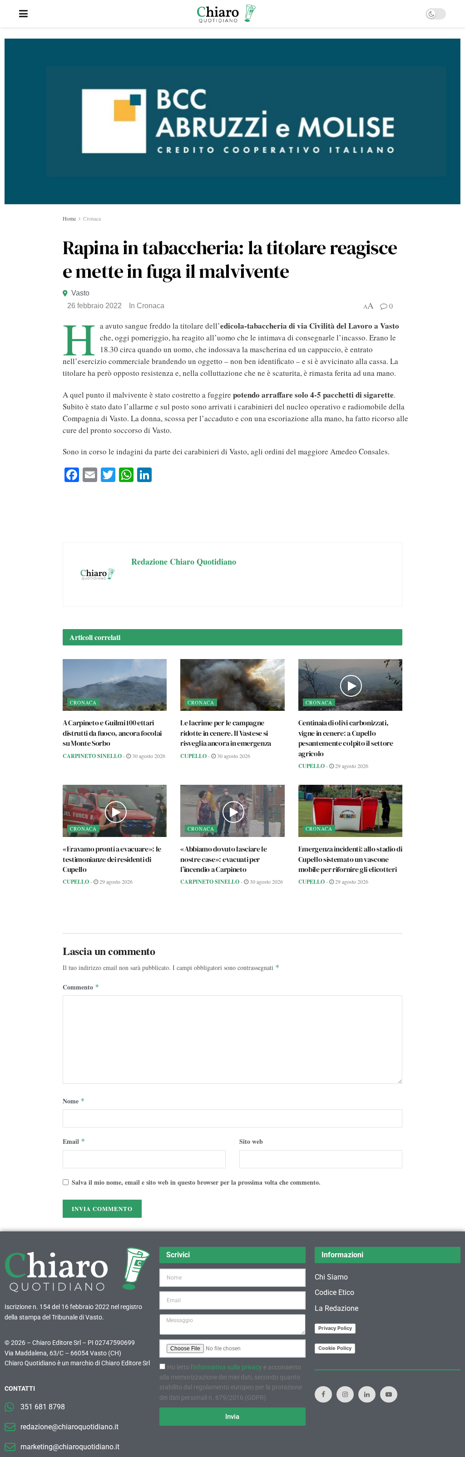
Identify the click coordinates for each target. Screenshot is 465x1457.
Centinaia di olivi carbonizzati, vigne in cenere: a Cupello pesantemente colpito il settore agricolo (345, 738)
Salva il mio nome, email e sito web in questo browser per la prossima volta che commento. (196, 1182)
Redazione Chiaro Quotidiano (183, 561)
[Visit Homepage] (226, 14)
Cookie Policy (334, 1348)
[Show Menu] (23, 13)
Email (74, 1141)
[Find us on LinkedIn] (367, 1394)
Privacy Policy (335, 1328)
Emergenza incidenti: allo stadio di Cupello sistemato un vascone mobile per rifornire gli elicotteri (350, 859)
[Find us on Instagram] (345, 1394)
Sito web (251, 1141)
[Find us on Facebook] (323, 1394)
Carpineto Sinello (92, 756)
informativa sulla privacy (227, 1367)
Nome (74, 1101)
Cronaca (92, 218)
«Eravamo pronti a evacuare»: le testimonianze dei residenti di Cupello (112, 859)
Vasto (80, 293)
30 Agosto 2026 (148, 755)
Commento (81, 987)
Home (69, 218)
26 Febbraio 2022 (94, 306)
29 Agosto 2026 (351, 765)
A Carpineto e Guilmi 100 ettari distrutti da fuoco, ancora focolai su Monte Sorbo (112, 733)
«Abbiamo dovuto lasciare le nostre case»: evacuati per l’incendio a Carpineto (223, 859)
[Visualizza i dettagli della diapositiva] (232, 121)
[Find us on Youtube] (388, 1394)
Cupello (193, 756)
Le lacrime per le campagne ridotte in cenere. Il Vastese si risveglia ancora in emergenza (225, 733)
